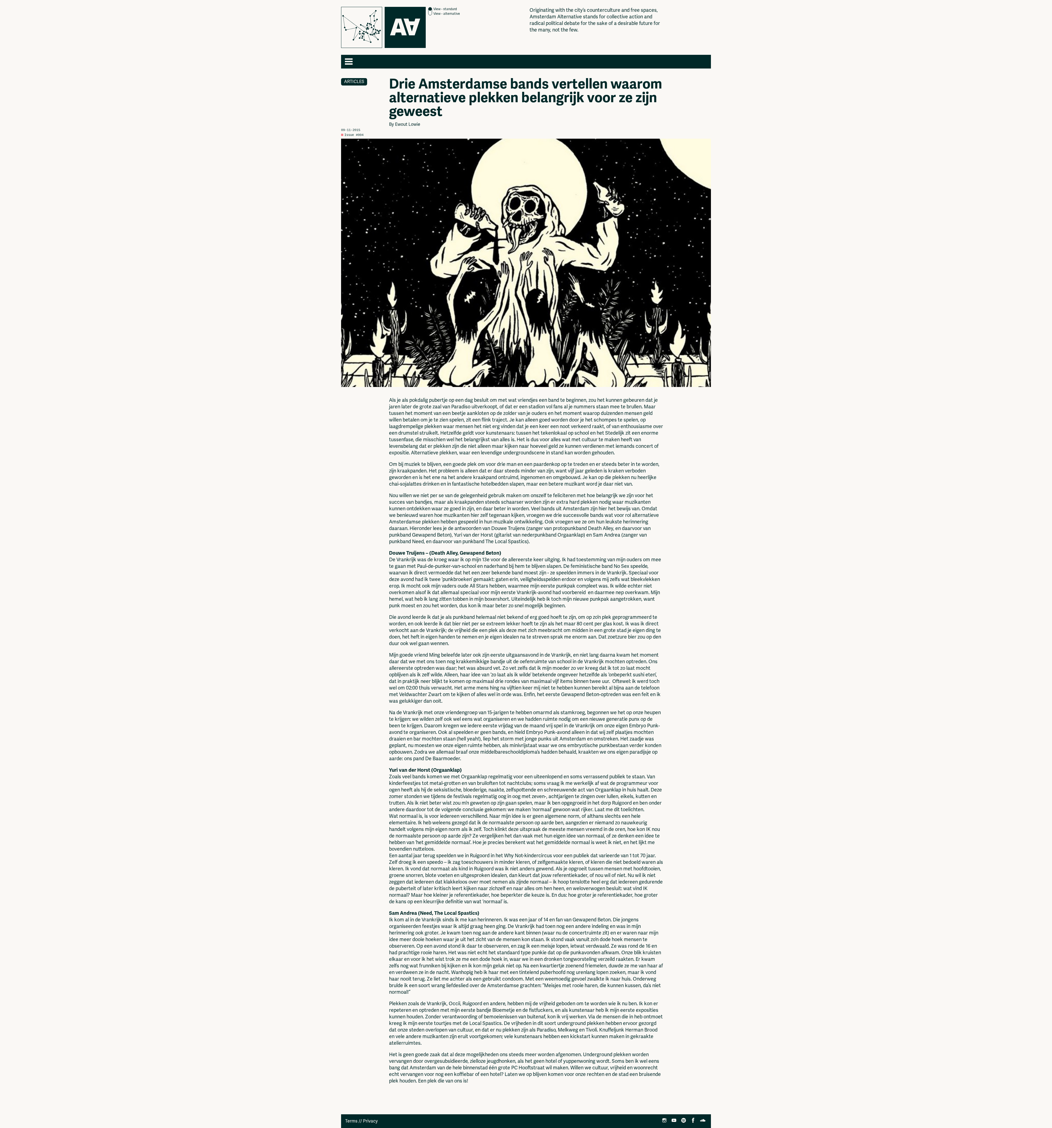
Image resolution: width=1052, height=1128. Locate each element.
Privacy (370, 1121)
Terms (351, 1121)
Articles (354, 81)
